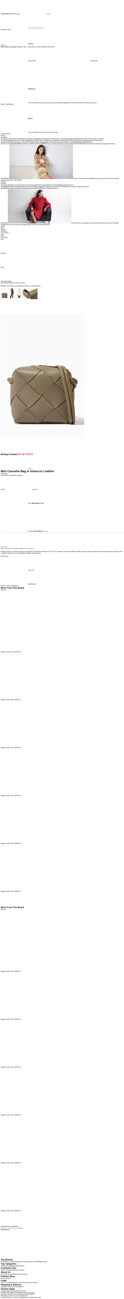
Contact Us (4, 1270)
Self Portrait (61, 186)
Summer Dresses (28, 185)
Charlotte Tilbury (82, 139)
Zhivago (104, 143)
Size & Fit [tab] (11, 548)
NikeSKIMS (15, 143)
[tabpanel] (62, 552)
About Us (4, 1274)
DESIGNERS (5, 178)
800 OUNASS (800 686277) (26, 1294)
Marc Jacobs (69, 142)
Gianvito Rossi (62, 140)
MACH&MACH (32, 142)
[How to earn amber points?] (14, 511)
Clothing (3, 1266)
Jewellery (21, 1266)
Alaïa (11, 139)
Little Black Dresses (40, 185)
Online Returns (18, 1286)
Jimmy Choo (94, 140)
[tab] (4, 293)
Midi (4, 188)
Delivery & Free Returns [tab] (27, 548)
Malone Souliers (50, 142)
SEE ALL (4, 590)
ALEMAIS (4, 186)
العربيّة (48, 14)
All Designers (5, 139)
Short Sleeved (22, 188)
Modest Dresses (52, 185)
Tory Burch (71, 143)
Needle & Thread (6, 143)
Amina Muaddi (17, 139)
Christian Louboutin (97, 139)
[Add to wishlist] (20, 541)
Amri (8, 186)
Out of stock (4, 547)
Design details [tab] (17, 548)
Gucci (80, 140)
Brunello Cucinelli (59, 139)
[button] (3, 45)
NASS (90, 142)
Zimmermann (111, 143)
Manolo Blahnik (60, 142)
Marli (75, 142)
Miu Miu (85, 142)
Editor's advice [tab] (4, 548)
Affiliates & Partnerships (19, 1274)
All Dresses (4, 185)
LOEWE (10, 142)
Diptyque (12, 140)
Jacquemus (86, 140)
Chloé (89, 139)
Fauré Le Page (43, 140)
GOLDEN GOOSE (73, 140)
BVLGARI (74, 139)
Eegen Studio (14, 186)
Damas (7, 140)
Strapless (55, 188)
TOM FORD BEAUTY (82, 143)
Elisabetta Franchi (33, 140)
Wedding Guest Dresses (65, 185)
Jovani (100, 140)
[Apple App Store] (7, 1291)
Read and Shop (6, 1278)
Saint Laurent (33, 1261)
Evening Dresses (17, 185)
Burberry (68, 139)
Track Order (20, 1270)
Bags (12, 1266)
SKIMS (45, 143)
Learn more (45, 531)
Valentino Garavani (95, 143)
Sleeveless (31, 188)
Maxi (7, 188)
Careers (9, 1274)
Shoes (8, 1266)
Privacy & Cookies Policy (21, 1282)
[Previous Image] (14, 306)
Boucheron (49, 139)
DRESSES (4, 223)
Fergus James (52, 140)
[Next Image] (14, 446)
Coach (3, 140)
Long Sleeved (13, 188)
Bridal (10, 185)
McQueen (80, 142)
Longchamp (16, 142)
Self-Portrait (39, 143)
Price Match (33, 1282)
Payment (14, 1270)
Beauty (16, 1266)
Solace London (52, 143)
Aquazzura (25, 139)
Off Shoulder (39, 188)
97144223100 (22, 1296)
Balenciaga (32, 139)
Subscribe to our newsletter (9, 1226)
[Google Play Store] (19, 1291)
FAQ (9, 1270)
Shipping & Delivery (7, 1286)
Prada (21, 143)
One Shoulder (47, 188)
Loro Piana (23, 142)
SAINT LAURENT (29, 143)
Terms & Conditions (7, 1282)
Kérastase (4, 142)
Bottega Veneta (41, 139)
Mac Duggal (41, 142)
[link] (48, 47)
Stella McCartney (62, 143)
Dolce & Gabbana (21, 140)
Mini (2, 188)
